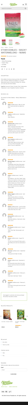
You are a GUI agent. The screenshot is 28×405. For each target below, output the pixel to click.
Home (2, 47)
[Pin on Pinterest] (11, 69)
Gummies (11, 47)
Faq (3, 355)
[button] (2, 4)
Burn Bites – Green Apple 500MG (19, 322)
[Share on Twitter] (7, 69)
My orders (5, 342)
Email (2, 367)
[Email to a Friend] (9, 69)
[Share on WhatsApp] (2, 69)
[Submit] (25, 8)
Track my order (6, 344)
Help (4, 352)
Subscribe (13, 374)
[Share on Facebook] (4, 69)
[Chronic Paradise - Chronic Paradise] (13, 4)
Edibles (6, 47)
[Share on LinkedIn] (14, 69)
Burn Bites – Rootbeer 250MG (7, 321)
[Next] (27, 319)
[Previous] (1, 319)
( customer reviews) (11, 56)
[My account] (23, 4)
